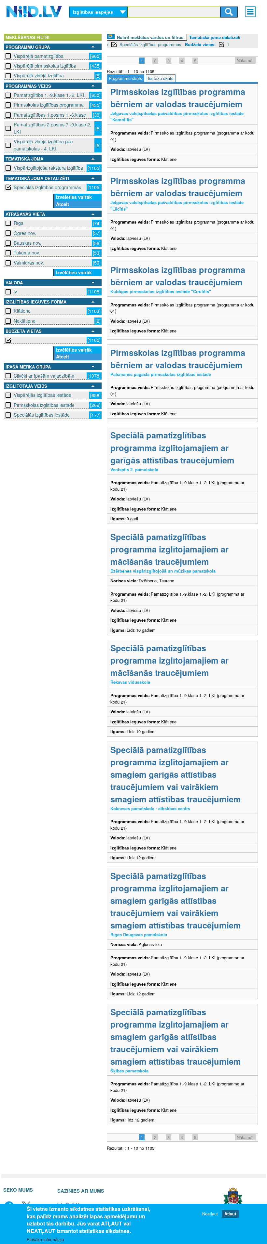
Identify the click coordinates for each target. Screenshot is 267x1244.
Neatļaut (210, 1214)
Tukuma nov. (27, 252)
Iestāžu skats (161, 78)
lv (15, 291)
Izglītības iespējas (93, 12)
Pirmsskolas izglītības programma (49, 104)
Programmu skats (125, 78)
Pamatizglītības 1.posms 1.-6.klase (50, 114)
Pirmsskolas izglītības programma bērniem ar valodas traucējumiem (177, 97)
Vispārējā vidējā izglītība (39, 75)
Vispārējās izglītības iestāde (42, 395)
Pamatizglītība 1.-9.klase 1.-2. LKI (49, 95)
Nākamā (244, 60)
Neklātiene (24, 320)
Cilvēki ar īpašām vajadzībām (44, 375)
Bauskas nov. (27, 243)
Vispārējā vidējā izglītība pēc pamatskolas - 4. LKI (43, 144)
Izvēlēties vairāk (74, 197)
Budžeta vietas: (200, 44)
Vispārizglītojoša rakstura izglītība (48, 167)
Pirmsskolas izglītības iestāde (44, 405)
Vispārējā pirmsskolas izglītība (45, 65)
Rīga (18, 223)
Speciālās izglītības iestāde (42, 414)
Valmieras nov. (29, 262)
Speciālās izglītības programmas (47, 187)
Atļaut (230, 1214)
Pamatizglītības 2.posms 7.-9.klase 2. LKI (52, 128)
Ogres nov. (25, 233)
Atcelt (62, 204)
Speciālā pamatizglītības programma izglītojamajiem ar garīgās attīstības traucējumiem (172, 447)
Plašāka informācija (45, 1239)
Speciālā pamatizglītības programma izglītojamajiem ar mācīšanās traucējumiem (169, 549)
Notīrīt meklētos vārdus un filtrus (150, 37)
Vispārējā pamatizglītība (38, 56)
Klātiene (22, 310)
